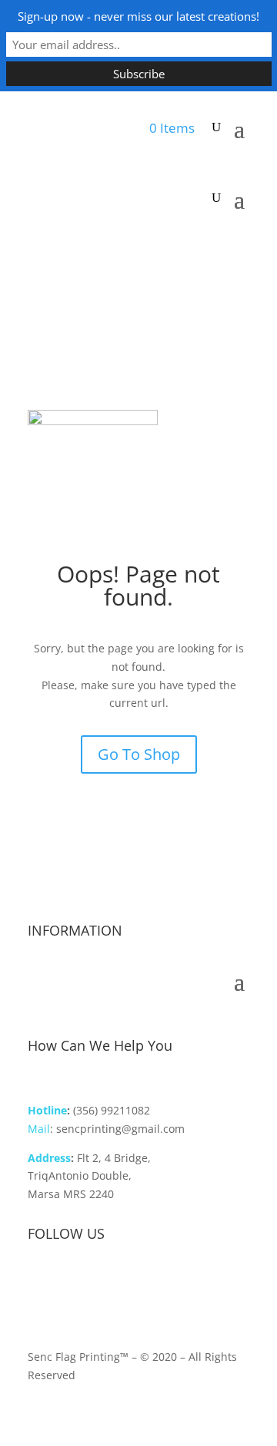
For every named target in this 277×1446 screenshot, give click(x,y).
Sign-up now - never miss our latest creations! (138, 16)
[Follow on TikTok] (101, 1283)
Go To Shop (139, 754)
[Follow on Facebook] (40, 1283)
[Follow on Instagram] (70, 1283)
